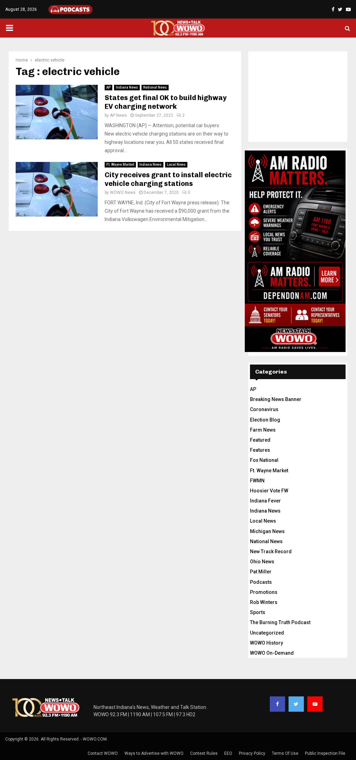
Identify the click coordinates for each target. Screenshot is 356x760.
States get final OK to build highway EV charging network (166, 102)
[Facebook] (277, 704)
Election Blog (265, 420)
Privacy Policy (252, 753)
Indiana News (127, 87)
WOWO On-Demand (272, 653)
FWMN (257, 480)
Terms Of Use (285, 753)
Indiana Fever (265, 501)
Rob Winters (263, 602)
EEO (228, 753)
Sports (257, 612)
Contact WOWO (103, 753)
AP (108, 87)
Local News (176, 164)
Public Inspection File (325, 753)
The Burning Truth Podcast (280, 622)
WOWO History (266, 643)
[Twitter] (296, 704)
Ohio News (262, 561)
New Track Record (271, 551)
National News (155, 87)
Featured (260, 440)
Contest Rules (204, 753)
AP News (118, 115)
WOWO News (123, 192)
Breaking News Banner (275, 399)
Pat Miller (261, 571)
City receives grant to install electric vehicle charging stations (168, 179)
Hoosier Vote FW (269, 490)
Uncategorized (267, 633)
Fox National (264, 460)
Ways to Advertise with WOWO (154, 753)
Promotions (263, 592)
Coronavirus (264, 409)
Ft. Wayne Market (120, 164)
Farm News (263, 430)
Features (260, 450)
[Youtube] (315, 704)
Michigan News (267, 531)
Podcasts (261, 582)
